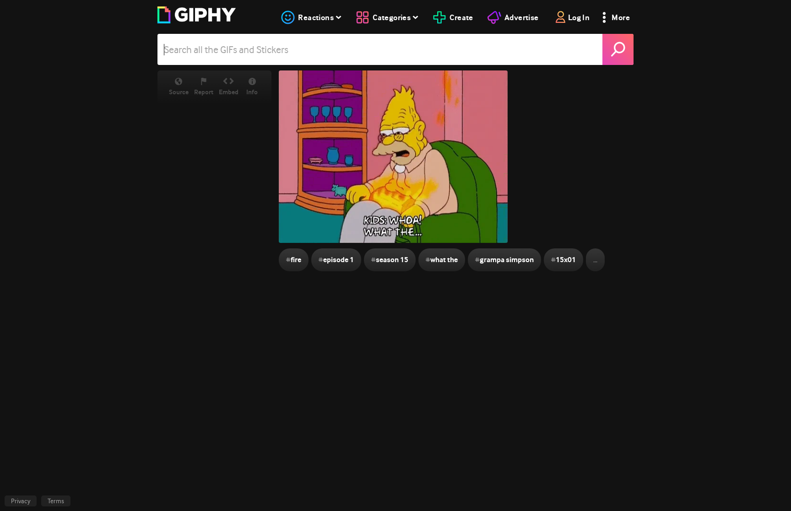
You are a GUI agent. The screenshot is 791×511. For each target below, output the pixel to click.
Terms (56, 501)
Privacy (20, 501)
